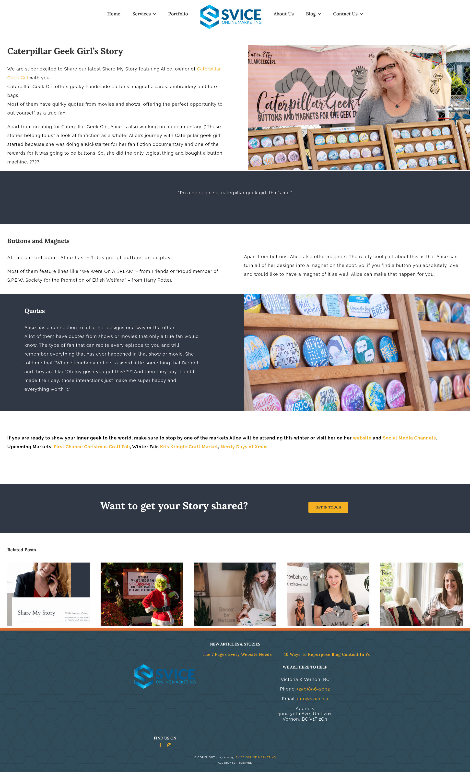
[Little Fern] (421, 565)
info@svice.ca (312, 698)
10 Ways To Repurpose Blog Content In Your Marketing (299, 654)
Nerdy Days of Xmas (244, 446)
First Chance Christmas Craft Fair (92, 446)
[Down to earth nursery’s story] (142, 565)
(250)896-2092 (313, 688)
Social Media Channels (409, 437)
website (362, 437)
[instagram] (169, 745)
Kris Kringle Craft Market (189, 446)
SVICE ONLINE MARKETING (255, 757)
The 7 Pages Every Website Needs (195, 654)
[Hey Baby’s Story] (328, 565)
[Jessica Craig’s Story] (48, 565)
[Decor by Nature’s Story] (235, 565)
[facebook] (160, 745)
